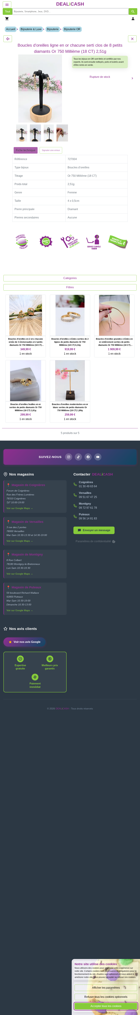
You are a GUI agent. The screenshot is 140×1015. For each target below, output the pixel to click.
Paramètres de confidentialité (94, 541)
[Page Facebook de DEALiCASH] (88, 457)
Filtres (70, 287)
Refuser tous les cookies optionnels (105, 996)
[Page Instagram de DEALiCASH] (68, 457)
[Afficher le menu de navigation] (7, 4)
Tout (7, 11)
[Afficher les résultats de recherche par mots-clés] (133, 11)
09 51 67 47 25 (88, 497)
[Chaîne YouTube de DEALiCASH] (97, 457)
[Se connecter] (133, 18)
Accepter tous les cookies (105, 1006)
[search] (70, 11)
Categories (70, 278)
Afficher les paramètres (106, 987)
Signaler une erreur (51, 150)
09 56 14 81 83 (88, 518)
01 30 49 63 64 (88, 486)
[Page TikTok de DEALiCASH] (78, 457)
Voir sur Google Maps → (19, 508)
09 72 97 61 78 (88, 507)
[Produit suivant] (132, 78)
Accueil (10, 29)
